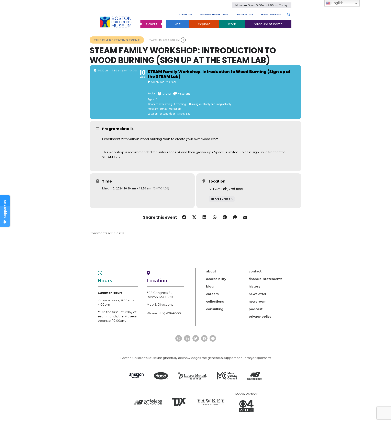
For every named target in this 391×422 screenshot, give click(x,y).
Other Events (220, 199)
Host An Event (271, 14)
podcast (255, 309)
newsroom (258, 301)
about (211, 271)
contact (255, 271)
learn (232, 24)
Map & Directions (160, 304)
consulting (214, 309)
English (337, 3)
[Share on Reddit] (225, 217)
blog (210, 286)
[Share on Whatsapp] (215, 217)
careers (212, 294)
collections (215, 301)
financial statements (265, 279)
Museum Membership (214, 14)
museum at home (268, 24)
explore (204, 24)
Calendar (185, 14)
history (254, 286)
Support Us (244, 14)
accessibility (216, 279)
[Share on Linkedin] (204, 217)
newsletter (258, 294)
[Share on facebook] (184, 217)
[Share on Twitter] (194, 217)
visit (178, 24)
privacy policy (260, 316)
